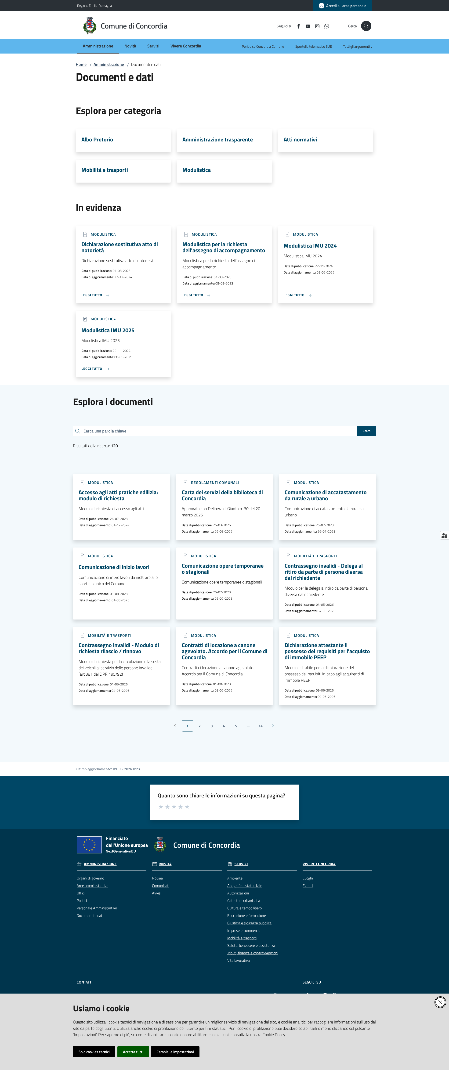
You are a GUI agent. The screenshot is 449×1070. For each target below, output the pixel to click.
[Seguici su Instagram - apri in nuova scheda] (315, 26)
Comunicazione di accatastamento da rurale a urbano (326, 495)
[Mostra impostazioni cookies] (444, 535)
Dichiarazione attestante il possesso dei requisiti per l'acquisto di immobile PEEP (327, 651)
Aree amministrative (92, 885)
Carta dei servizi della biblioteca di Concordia (222, 495)
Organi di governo (90, 878)
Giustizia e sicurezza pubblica (249, 923)
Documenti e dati (90, 915)
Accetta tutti (133, 1052)
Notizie (157, 878)
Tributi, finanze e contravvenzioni (252, 953)
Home (81, 64)
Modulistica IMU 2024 (310, 245)
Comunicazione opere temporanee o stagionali (223, 568)
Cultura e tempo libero (244, 908)
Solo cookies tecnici (94, 1052)
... (250, 727)
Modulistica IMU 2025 (107, 330)
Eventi (308, 885)
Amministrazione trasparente (217, 139)
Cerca (366, 430)
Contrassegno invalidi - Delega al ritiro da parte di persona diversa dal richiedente (324, 571)
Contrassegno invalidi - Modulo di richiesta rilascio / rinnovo (119, 648)
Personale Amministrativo (97, 908)
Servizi (241, 864)
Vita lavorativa (238, 960)
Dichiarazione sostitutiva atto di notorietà (119, 247)
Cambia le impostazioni (175, 1052)
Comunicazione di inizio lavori (114, 567)
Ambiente (235, 878)
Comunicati (160, 885)
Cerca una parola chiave (104, 431)
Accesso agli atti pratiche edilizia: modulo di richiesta (118, 495)
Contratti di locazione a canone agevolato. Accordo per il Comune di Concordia (224, 651)
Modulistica (196, 170)
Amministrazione (109, 64)
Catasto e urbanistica (243, 900)
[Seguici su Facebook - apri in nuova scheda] (296, 26)
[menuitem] (98, 46)
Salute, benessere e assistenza (251, 945)
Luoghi (308, 878)
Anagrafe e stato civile (244, 885)
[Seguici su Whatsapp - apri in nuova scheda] (325, 26)
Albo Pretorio (97, 139)
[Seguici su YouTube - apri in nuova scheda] (306, 26)
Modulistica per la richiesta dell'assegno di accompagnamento (223, 247)
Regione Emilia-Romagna (94, 5)
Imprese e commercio (243, 930)
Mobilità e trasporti (104, 170)
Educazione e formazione (246, 915)
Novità (165, 864)
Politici (82, 900)
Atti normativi (300, 139)
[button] (366, 26)
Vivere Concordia (319, 864)
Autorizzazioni (238, 893)
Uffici (80, 893)
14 (262, 727)
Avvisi (156, 893)
